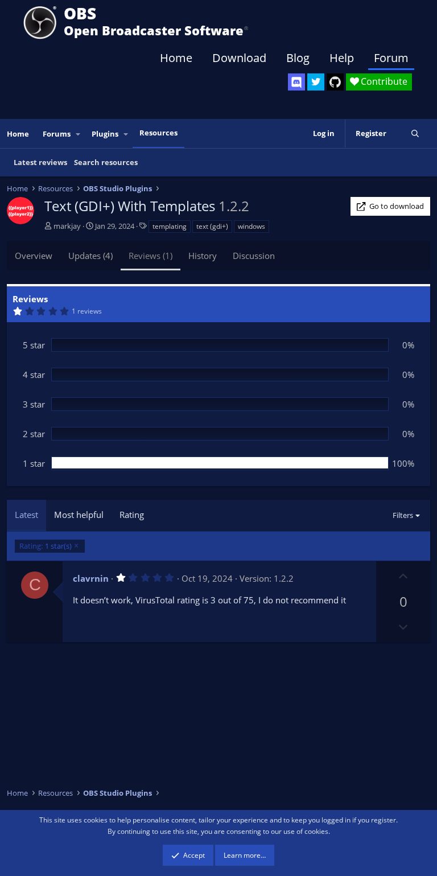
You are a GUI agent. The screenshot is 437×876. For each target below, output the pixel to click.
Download (239, 57)
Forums (57, 134)
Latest (26, 514)
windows (251, 226)
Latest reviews (40, 162)
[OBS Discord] (296, 82)
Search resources (106, 162)
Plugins (105, 134)
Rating (131, 514)
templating (169, 226)
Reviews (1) (150, 255)
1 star (34, 463)
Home (176, 57)
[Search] (415, 133)
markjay (67, 226)
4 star (34, 374)
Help (341, 57)
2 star (34, 433)
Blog (298, 57)
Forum (391, 57)
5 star (34, 345)
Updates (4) (90, 255)
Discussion (254, 255)
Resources (158, 133)
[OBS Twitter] (315, 82)
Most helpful (79, 514)
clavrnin (91, 578)
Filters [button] (403, 515)
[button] (78, 134)
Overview (33, 255)
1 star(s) (45, 546)
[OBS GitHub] (335, 82)
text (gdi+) (212, 226)
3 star (34, 404)
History (202, 255)
